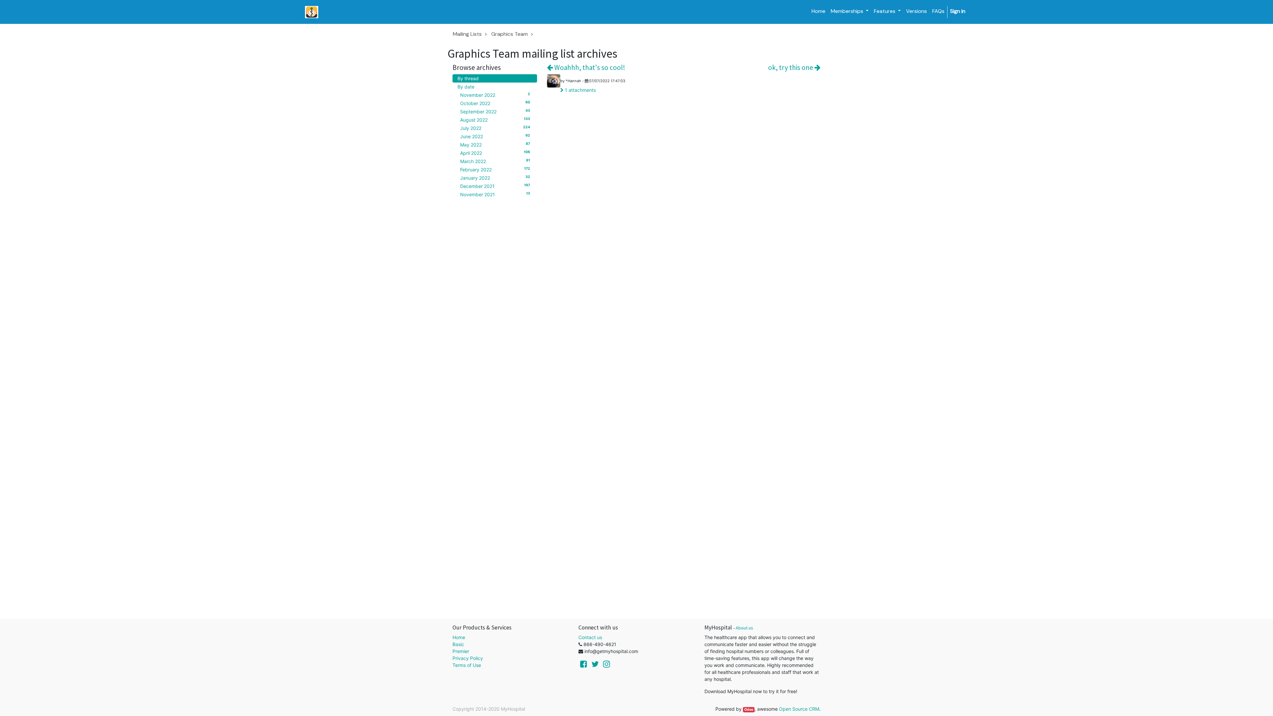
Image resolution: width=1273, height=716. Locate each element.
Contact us (590, 637)
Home (459, 637)
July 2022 (495, 128)
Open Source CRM (799, 709)
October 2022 (495, 103)
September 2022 (495, 111)
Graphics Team (509, 33)
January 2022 (495, 178)
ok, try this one (791, 67)
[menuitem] (818, 11)
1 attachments (580, 90)
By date (465, 87)
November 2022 (495, 95)
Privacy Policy (468, 658)
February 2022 (495, 169)
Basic (458, 644)
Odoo (748, 709)
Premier (461, 651)
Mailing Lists (467, 33)
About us (744, 628)
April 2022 (495, 153)
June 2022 (495, 136)
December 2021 (495, 186)
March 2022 (495, 161)
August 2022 (495, 120)
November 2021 (495, 194)
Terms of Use (467, 665)
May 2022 (495, 145)
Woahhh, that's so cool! (589, 67)
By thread (468, 78)
